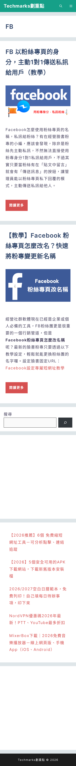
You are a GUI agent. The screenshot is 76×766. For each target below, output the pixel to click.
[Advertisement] (38, 477)
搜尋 (8, 414)
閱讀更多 (16, 205)
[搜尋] (65, 423)
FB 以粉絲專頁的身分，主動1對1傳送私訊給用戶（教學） (37, 62)
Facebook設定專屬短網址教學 (35, 368)
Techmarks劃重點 (24, 6)
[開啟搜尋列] (61, 6)
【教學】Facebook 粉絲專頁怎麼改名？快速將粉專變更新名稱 (37, 246)
